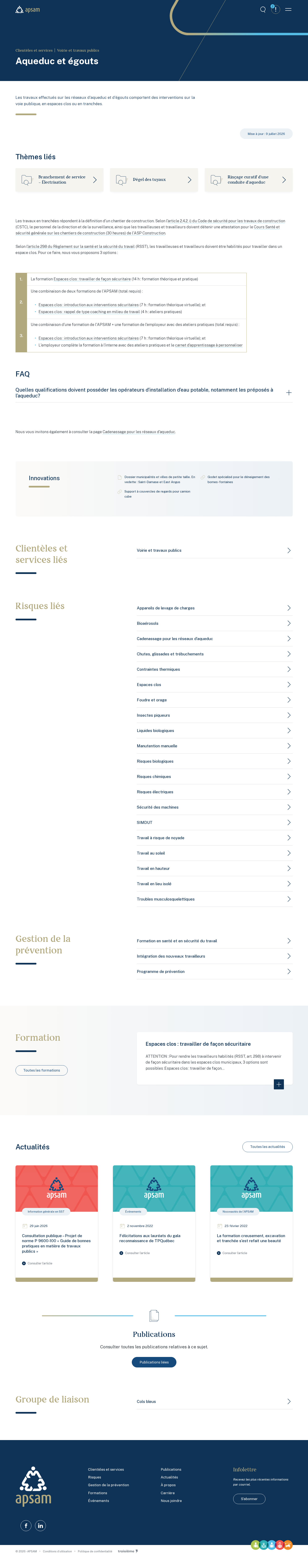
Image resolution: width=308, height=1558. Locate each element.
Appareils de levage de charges (166, 608)
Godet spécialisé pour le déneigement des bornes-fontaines (239, 479)
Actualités (169, 1477)
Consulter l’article (40, 1263)
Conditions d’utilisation (57, 1551)
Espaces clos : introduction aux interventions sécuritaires (89, 305)
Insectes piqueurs (153, 715)
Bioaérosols (147, 623)
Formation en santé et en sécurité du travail (177, 940)
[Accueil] (28, 9)
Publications (171, 1469)
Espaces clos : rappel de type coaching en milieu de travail (89, 312)
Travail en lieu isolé (154, 883)
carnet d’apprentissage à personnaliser (209, 345)
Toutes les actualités (267, 1147)
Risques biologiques (155, 761)
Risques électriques (155, 791)
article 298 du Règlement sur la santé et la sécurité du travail (81, 246)
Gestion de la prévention (108, 1485)
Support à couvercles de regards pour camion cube (157, 494)
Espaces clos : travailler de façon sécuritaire (92, 279)
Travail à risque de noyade (160, 837)
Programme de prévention (161, 971)
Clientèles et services (34, 50)
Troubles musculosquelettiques (166, 899)
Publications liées (154, 1362)
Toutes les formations (41, 1070)
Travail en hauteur (153, 868)
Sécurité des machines (158, 807)
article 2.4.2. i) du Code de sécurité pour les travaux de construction (226, 221)
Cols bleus (146, 1401)
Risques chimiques (154, 776)
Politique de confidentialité (95, 1551)
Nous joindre (171, 1501)
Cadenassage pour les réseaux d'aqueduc (139, 432)
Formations (97, 1493)
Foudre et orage (152, 700)
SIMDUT (145, 822)
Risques (94, 1477)
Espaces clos (149, 684)
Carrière (168, 1493)
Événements (98, 1501)
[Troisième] (128, 1551)
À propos (168, 1485)
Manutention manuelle (157, 746)
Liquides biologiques (155, 730)
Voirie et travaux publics (78, 50)
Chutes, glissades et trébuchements (170, 654)
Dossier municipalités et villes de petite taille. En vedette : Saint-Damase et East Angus (159, 479)
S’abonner (249, 1499)
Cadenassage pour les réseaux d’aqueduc (175, 638)
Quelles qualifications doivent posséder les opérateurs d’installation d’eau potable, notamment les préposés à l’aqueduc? (144, 393)
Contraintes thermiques (158, 669)
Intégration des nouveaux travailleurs (171, 956)
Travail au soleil (151, 853)
